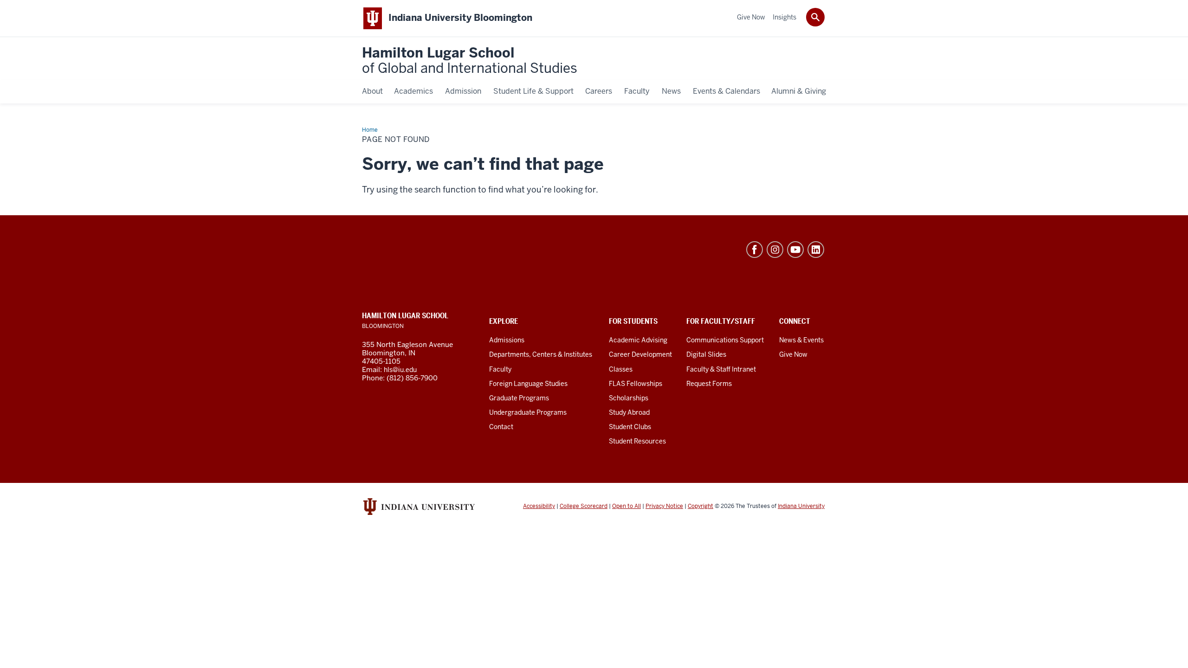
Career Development (640, 354)
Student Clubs (630, 427)
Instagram (775, 249)
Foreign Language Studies (528, 383)
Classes (621, 369)
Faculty (500, 369)
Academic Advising (638, 340)
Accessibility (539, 506)
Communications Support (725, 340)
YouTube (795, 249)
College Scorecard (583, 506)
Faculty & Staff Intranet (721, 369)
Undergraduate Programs (528, 412)
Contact (501, 427)
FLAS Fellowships (635, 383)
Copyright (700, 506)
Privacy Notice (664, 506)
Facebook (754, 249)
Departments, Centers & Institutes (540, 354)
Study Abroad (629, 412)
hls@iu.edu (400, 370)
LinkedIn (815, 249)
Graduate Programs (519, 398)
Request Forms (709, 383)
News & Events (801, 340)
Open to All (626, 506)
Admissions (506, 340)
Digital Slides (706, 354)
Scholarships (628, 398)
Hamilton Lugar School (469, 61)
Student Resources (637, 441)
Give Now (793, 354)
